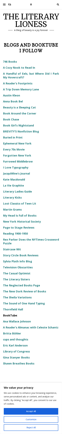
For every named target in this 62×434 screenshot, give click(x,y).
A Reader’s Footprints (17, 83)
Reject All (31, 427)
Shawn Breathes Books (18, 363)
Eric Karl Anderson (15, 345)
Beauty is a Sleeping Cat (19, 107)
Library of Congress (16, 351)
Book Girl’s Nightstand (18, 125)
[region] (31, 408)
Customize (31, 419)
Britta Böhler (12, 333)
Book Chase (11, 119)
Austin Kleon (11, 95)
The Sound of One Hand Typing (24, 303)
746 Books (10, 61)
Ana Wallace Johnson (17, 321)
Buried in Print (13, 137)
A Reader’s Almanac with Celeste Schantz (30, 327)
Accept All (31, 411)
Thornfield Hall (13, 309)
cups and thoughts (15, 339)
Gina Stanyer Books (16, 357)
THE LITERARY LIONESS (31, 20)
